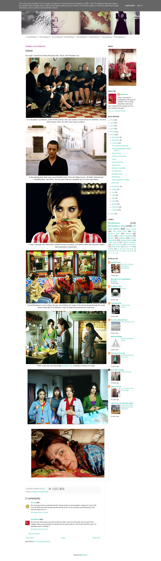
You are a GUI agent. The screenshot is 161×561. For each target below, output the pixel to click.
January (115, 210)
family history (115, 247)
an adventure (122, 249)
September (116, 186)
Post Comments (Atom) (42, 541)
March (114, 204)
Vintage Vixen (116, 262)
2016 (112, 120)
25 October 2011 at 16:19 (39, 512)
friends (128, 234)
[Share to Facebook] (61, 489)
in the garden (131, 244)
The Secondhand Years (119, 320)
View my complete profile (116, 111)
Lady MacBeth (116, 303)
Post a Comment (34, 533)
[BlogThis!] (56, 489)
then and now (112, 253)
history (110, 236)
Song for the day (117, 162)
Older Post (96, 538)
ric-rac (33, 502)
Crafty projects (113, 242)
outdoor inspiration (129, 242)
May (113, 198)
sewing (110, 249)
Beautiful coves (117, 174)
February (115, 207)
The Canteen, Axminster (120, 146)
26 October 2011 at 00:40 (39, 529)
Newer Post (30, 538)
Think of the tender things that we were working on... (127, 407)
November (116, 140)
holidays (122, 238)
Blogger (84, 555)
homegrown (118, 251)
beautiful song (67, 366)
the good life (129, 251)
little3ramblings (116, 336)
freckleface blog (43, 491)
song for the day (117, 244)
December (116, 137)
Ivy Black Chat (116, 286)
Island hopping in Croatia (120, 180)
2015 (112, 123)
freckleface (34, 491)
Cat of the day (116, 171)
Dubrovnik (115, 183)
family (131, 249)
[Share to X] (58, 489)
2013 (112, 129)
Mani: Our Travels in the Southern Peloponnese (127, 266)
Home (63, 538)
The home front (120, 231)
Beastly (123, 288)
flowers (111, 238)
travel (110, 251)
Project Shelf (116, 153)
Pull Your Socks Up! (118, 353)
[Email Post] (49, 488)
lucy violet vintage (117, 370)
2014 (112, 126)
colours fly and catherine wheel (122, 403)
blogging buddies (127, 240)
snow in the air (116, 386)
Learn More (130, 6)
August (114, 189)
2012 (112, 132)
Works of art (128, 247)
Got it (140, 6)
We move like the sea (127, 322)
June (114, 195)
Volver (114, 159)
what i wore (131, 229)
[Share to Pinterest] (63, 489)
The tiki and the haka (119, 156)
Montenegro (116, 177)
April (114, 201)
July (113, 192)
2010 (112, 214)
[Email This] (53, 489)
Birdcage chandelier (119, 168)
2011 (112, 135)
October (115, 143)
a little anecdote (125, 236)
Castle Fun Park (126, 372)
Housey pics (116, 165)
